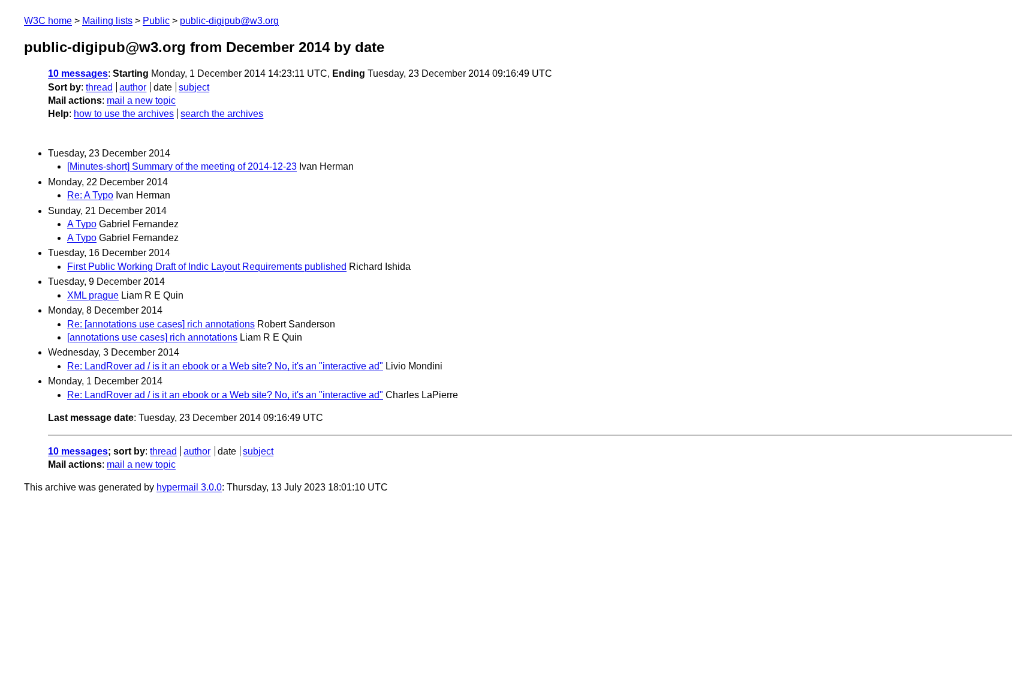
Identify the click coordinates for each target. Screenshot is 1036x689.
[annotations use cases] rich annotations (152, 337)
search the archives (221, 114)
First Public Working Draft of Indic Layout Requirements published (207, 266)
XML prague (93, 295)
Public (156, 21)
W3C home (48, 21)
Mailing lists (107, 21)
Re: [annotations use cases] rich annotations (161, 324)
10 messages (78, 73)
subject (194, 87)
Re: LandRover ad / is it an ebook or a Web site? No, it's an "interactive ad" (225, 366)
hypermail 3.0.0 (189, 487)
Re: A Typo (90, 195)
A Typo (82, 224)
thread (99, 87)
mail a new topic (141, 100)
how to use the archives (124, 114)
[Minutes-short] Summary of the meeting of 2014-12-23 (182, 166)
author (132, 87)
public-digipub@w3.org (229, 21)
